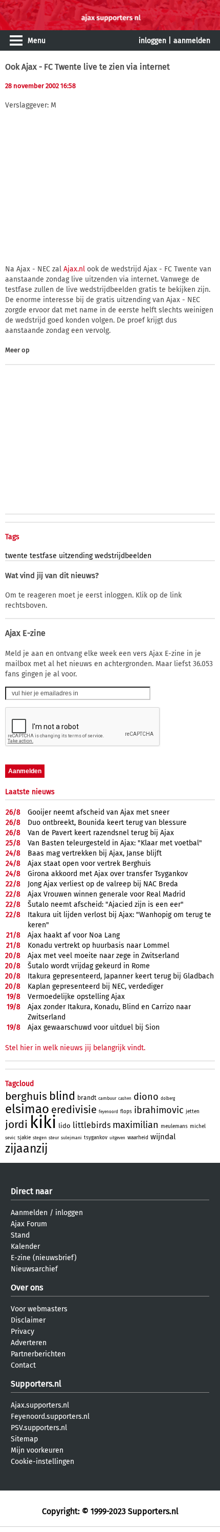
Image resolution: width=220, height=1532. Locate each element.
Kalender (25, 1246)
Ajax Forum (29, 1224)
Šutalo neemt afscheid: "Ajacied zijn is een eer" (106, 904)
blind (62, 1096)
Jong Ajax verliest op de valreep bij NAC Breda (103, 884)
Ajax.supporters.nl (40, 1405)
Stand (20, 1235)
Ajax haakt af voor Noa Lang (74, 935)
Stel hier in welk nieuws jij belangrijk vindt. (75, 1048)
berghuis (26, 1096)
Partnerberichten (38, 1354)
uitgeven (117, 1138)
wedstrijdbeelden (123, 555)
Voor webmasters (39, 1309)
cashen (124, 1098)
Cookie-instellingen (42, 1461)
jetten (193, 1112)
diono (146, 1096)
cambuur (107, 1098)
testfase (43, 555)
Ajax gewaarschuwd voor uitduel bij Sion (94, 1027)
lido (64, 1126)
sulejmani (71, 1137)
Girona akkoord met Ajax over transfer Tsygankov (108, 873)
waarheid (137, 1138)
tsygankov (95, 1138)
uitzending (76, 555)
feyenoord (108, 1112)
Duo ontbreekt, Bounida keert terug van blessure (107, 822)
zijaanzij (26, 1148)
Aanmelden (29, 1212)
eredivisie (74, 1109)
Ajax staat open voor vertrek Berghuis (89, 863)
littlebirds (92, 1125)
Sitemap (24, 1439)
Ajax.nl (74, 269)
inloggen (152, 40)
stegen (40, 1137)
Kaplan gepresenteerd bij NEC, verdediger (95, 986)
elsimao (27, 1109)
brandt (86, 1097)
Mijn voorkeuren (37, 1450)
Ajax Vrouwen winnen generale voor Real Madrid (106, 894)
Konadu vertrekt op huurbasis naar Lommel (98, 945)
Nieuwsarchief (34, 1269)
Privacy (22, 1331)
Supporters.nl (36, 1384)
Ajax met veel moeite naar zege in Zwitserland (103, 955)
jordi (16, 1124)
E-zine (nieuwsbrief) (44, 1257)
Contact (23, 1365)
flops (126, 1112)
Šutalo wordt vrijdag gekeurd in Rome (89, 966)
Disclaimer (28, 1320)
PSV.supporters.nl (39, 1427)
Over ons (27, 1287)
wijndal (162, 1136)
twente (16, 555)
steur (54, 1137)
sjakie (24, 1138)
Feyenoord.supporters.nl (50, 1416)
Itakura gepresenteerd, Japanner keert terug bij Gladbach (121, 976)
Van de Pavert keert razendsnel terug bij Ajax (101, 832)
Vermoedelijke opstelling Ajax (76, 996)
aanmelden (191, 40)
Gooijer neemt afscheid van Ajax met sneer (98, 812)
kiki (43, 1122)
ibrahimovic (159, 1110)
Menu (37, 40)
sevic (10, 1137)
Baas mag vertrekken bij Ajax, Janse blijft (95, 853)
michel (198, 1126)
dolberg (168, 1098)
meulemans (174, 1126)
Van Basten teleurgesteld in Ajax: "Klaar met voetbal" (115, 843)
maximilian (136, 1125)
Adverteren (29, 1342)
